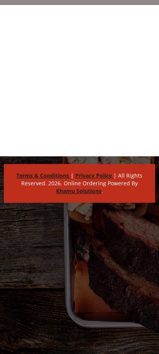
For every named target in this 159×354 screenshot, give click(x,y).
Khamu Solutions (78, 191)
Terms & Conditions (43, 175)
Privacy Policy (94, 175)
